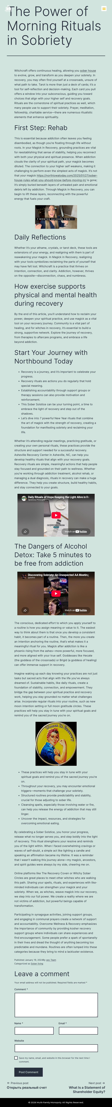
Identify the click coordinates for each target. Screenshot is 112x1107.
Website (19, 1040)
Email (63, 1023)
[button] (104, 8)
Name (18, 1023)
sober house (88, 70)
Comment (21, 989)
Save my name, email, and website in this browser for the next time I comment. (54, 1060)
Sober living (37, 963)
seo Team (51, 960)
